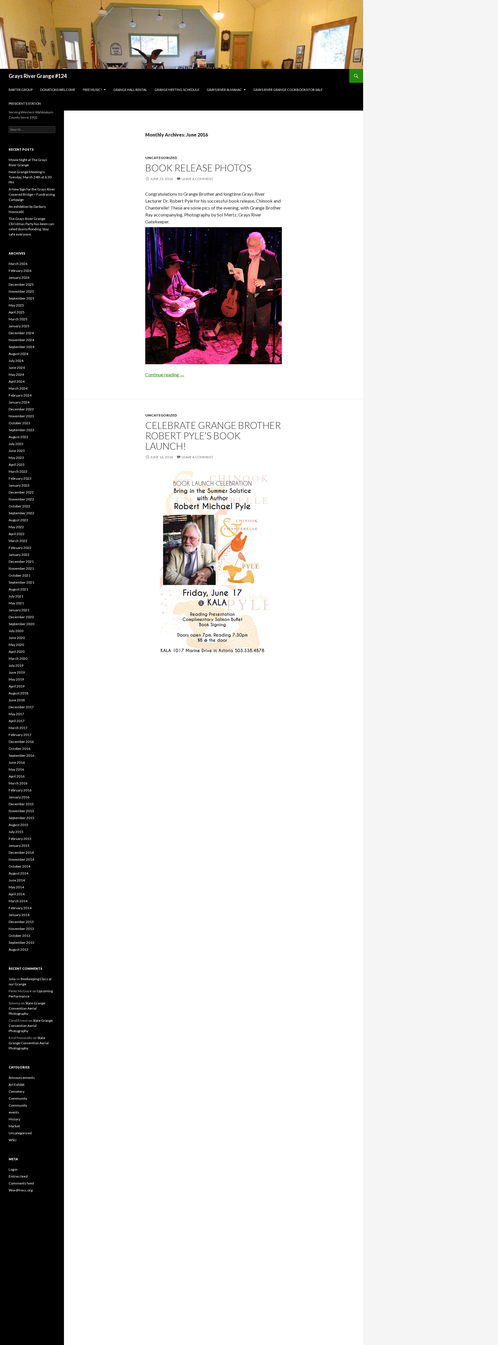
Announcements (22, 1077)
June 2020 (17, 638)
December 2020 (21, 617)
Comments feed (21, 1183)
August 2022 (18, 520)
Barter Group (21, 89)
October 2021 (19, 575)
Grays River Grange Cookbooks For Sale (287, 89)
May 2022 (16, 527)
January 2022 (19, 554)
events (14, 1112)
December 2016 (21, 741)
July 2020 (16, 631)
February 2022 (20, 548)
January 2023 (19, 485)
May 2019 (16, 679)
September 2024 (21, 347)
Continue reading (164, 374)
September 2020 (21, 624)
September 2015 (21, 818)
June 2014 (17, 880)
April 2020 (16, 651)
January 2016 (19, 797)
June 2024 (17, 367)
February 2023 (20, 478)
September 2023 (21, 430)
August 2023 (18, 437)
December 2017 (21, 707)
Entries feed (18, 1176)
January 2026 (19, 277)
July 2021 (16, 596)
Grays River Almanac (224, 89)
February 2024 (20, 395)
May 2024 (16, 374)
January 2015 (19, 845)
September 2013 (21, 942)
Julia (12, 979)
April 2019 (16, 686)
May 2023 (16, 457)
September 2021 (21, 582)
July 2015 (16, 832)
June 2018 (17, 700)
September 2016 (21, 755)
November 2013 (21, 928)
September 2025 (21, 298)
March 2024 (18, 388)
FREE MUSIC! (92, 89)
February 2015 (20, 838)
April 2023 (16, 464)
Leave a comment (197, 179)
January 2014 (19, 915)
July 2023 (16, 444)
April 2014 (16, 894)
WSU (12, 1140)
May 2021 (16, 603)
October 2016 (19, 748)
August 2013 (18, 949)
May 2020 (16, 644)
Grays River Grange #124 (38, 76)
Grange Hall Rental (130, 89)
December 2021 (21, 561)
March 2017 (18, 728)
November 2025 (21, 291)
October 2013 (19, 935)
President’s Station (25, 103)
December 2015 (21, 804)
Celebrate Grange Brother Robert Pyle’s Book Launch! (213, 435)
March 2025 (18, 319)
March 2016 (18, 783)
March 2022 (18, 541)
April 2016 (16, 776)
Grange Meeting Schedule (176, 89)
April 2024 (16, 381)
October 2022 (19, 506)
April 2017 (16, 721)
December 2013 (21, 922)
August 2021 (18, 589)
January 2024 (19, 402)
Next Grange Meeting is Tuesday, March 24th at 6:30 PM (30, 177)
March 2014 (18, 901)
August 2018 (18, 693)
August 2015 (18, 825)
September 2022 (21, 513)
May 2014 (16, 887)
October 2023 (19, 423)
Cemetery (16, 1091)
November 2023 (21, 416)
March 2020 (18, 658)
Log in (13, 1169)
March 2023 (18, 471)
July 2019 (16, 665)
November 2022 (21, 499)
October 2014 (19, 866)
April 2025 (16, 312)
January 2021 (19, 610)
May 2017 (16, 714)
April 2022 (16, 534)
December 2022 (21, 492)
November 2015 (21, 811)
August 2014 (18, 873)
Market (14, 1126)
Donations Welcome (57, 89)
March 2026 (18, 263)
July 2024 (16, 360)
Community (18, 1098)
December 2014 (21, 852)
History (14, 1119)
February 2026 (20, 270)
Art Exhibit (16, 1084)
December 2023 (21, 409)
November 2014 (21, 859)
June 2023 (17, 451)
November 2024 (21, 340)
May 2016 (16, 769)
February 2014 (20, 908)
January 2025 (19, 326)
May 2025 (16, 305)
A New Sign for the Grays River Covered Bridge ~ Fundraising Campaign (32, 194)
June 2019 (17, 672)
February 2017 (20, 735)
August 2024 (18, 354)
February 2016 (20, 790)
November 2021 (21, 568)
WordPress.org (21, 1190)
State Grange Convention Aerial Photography (27, 1008)
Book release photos (198, 167)
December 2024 (21, 333)
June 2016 (17, 762)
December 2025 (21, 284)
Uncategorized (161, 158)
